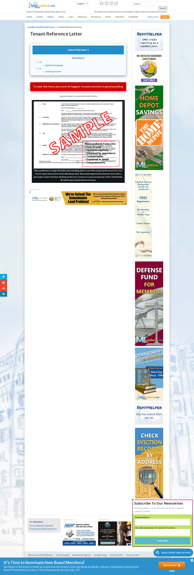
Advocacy (82, 17)
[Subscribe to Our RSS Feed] (116, 4)
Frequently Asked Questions (43, 529)
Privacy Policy (116, 555)
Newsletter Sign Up (82, 555)
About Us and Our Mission (40, 555)
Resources (96, 17)
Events (40, 17)
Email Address (143, 518)
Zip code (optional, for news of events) (155, 528)
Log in (62, 96)
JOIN (165, 17)
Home (29, 17)
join (70, 96)
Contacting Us (63, 555)
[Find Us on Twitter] (106, 4)
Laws (71, 17)
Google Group (100, 555)
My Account (153, 17)
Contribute (133, 17)
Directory (120, 17)
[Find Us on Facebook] (102, 4)
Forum (108, 17)
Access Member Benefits (41, 525)
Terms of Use (132, 555)
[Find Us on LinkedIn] (111, 4)
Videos (50, 17)
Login (172, 570)
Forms (61, 17)
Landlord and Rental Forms (41, 27)
